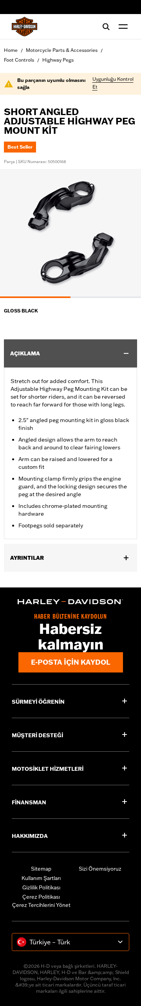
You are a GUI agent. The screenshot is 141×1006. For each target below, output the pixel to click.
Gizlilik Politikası (41, 887)
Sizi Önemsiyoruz (100, 869)
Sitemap (41, 869)
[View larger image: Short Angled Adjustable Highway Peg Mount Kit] (70, 232)
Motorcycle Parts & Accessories (62, 50)
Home (11, 50)
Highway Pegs (58, 60)
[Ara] (106, 26)
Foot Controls (19, 60)
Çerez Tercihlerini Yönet (41, 905)
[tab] (35, 297)
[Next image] (125, 233)
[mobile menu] (121, 26)
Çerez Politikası (41, 897)
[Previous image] (16, 233)
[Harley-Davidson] (70, 601)
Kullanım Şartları (41, 878)
